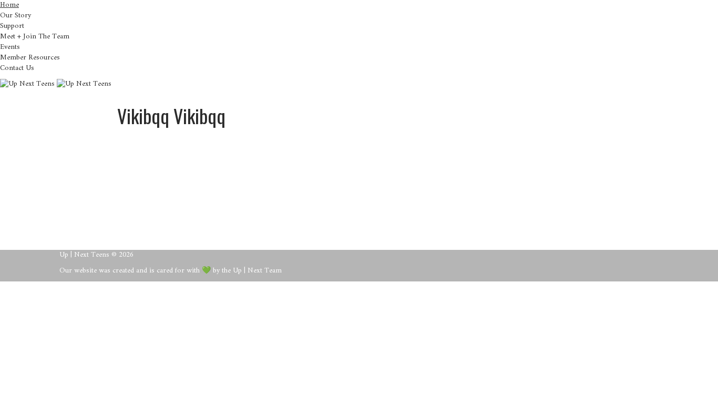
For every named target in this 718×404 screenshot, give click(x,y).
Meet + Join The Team (34, 36)
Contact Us (17, 68)
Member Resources (30, 57)
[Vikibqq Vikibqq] (183, 126)
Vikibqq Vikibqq (290, 147)
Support (12, 26)
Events (10, 47)
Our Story (15, 15)
